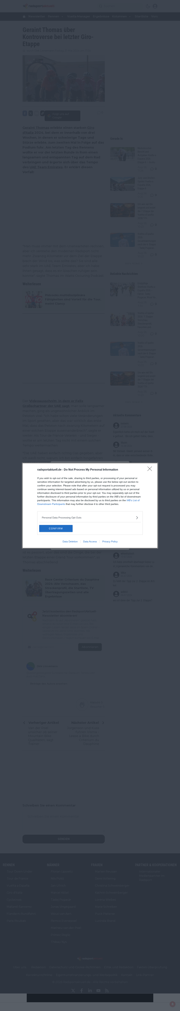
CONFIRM (56, 528)
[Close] (150, 470)
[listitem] (90, 517)
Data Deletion (70, 541)
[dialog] (90, 505)
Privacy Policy (110, 541)
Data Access (90, 541)
